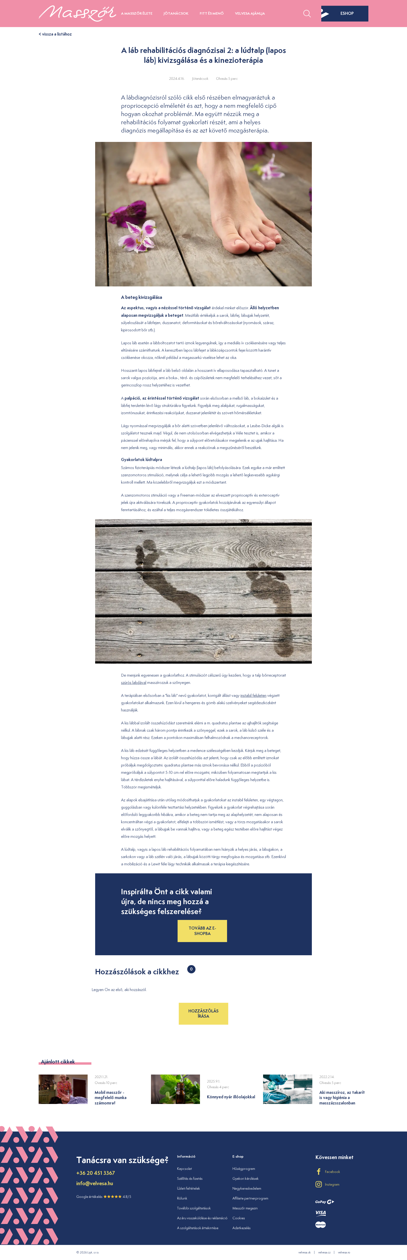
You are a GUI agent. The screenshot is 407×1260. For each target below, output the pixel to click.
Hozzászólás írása (203, 1013)
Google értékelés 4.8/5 (103, 1196)
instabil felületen (253, 695)
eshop (347, 13)
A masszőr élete (136, 13)
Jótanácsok (176, 13)
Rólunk (182, 1198)
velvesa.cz (324, 1252)
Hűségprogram (243, 1168)
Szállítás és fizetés (190, 1178)
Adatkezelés (241, 1228)
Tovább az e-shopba (202, 930)
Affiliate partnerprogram (250, 1198)
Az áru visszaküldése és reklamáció (202, 1218)
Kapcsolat (184, 1168)
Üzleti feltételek (188, 1188)
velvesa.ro (344, 1252)
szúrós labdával (133, 682)
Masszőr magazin (245, 1208)
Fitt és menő (212, 13)
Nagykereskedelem (246, 1188)
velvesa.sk (304, 1252)
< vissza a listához (55, 34)
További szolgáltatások (194, 1208)
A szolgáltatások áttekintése (197, 1228)
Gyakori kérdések (245, 1178)
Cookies (238, 1218)
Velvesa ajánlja (250, 13)
